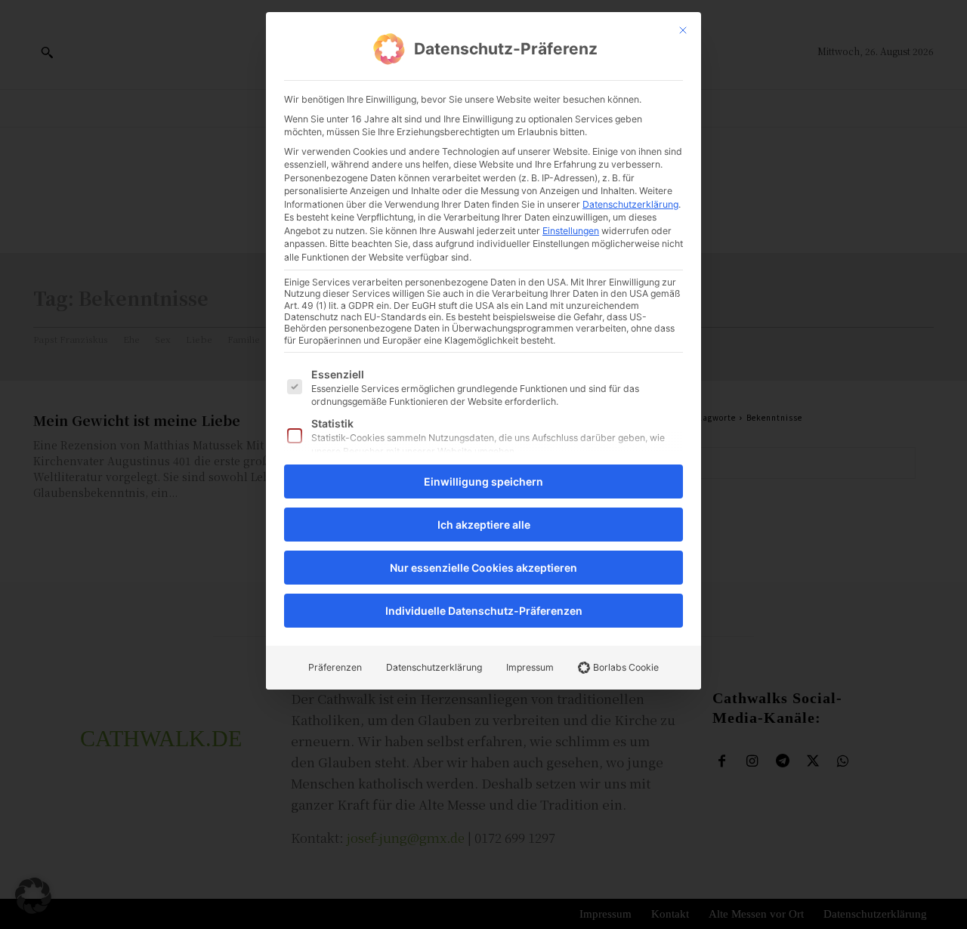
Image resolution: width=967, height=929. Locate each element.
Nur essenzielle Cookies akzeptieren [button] (483, 567)
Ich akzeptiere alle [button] (483, 524)
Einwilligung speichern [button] (483, 481)
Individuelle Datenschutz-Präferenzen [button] (483, 610)
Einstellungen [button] (570, 230)
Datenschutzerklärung (630, 204)
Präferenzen (335, 667)
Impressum (530, 667)
